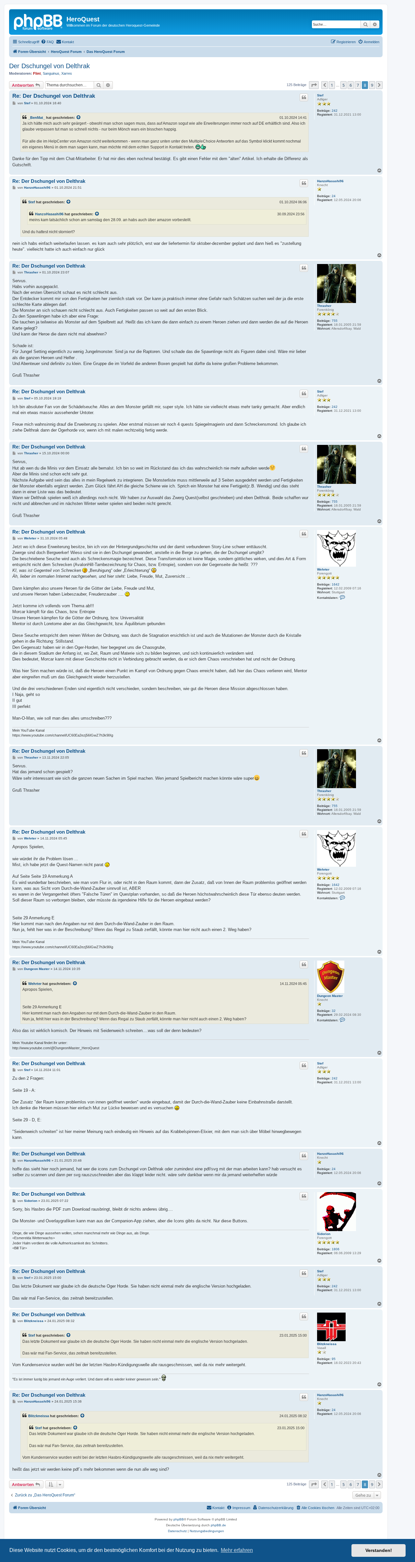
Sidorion (323, 1234)
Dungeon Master (330, 996)
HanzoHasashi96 (330, 181)
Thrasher (324, 306)
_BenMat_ (36, 118)
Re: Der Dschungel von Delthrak (53, 96)
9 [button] (372, 85)
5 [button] (343, 85)
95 (334, 1359)
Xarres (66, 73)
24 (334, 196)
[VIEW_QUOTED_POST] (79, 117)
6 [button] (351, 85)
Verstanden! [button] (378, 1550)
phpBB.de (218, 1525)
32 (334, 1011)
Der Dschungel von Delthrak (49, 65)
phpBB (178, 1519)
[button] (314, 85)
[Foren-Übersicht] (38, 21)
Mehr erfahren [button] (237, 1550)
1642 (335, 584)
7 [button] (358, 85)
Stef (320, 95)
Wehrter (323, 569)
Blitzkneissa (327, 1344)
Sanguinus (51, 73)
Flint (37, 73)
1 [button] (332, 85)
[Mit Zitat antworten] (304, 97)
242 (335, 110)
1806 (335, 1249)
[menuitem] (47, 42)
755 (335, 320)
